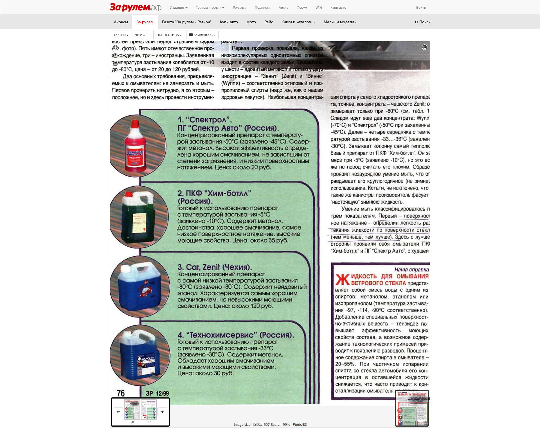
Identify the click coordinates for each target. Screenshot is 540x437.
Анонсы (121, 21)
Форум (302, 7)
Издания (177, 7)
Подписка (262, 7)
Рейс (268, 21)
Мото (251, 21)
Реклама (239, 7)
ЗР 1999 (120, 34)
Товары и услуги (209, 7)
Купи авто (338, 7)
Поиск (424, 21)
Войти (421, 7)
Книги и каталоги (297, 21)
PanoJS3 (299, 424)
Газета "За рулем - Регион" (187, 21)
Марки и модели (339, 21)
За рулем (145, 21)
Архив (283, 7)
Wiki (319, 7)
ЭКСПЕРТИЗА (168, 34)
